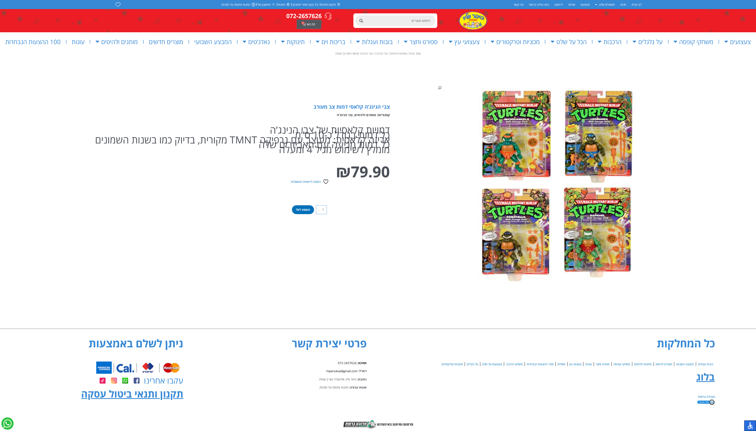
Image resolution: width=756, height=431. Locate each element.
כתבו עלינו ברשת (539, 4)
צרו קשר (518, 4)
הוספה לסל (303, 210)
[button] (439, 88)
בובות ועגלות (377, 42)
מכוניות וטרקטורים (518, 42)
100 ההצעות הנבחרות (33, 42)
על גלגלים (650, 42)
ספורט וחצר (424, 42)
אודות (571, 4)
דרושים (559, 4)
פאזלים (561, 364)
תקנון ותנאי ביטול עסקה (132, 393)
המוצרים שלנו (607, 4)
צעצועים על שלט (492, 364)
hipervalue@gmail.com (342, 371)
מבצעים (585, 4)
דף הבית (637, 4)
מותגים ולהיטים (119, 42)
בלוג (705, 377)
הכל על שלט (571, 42)
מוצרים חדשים (166, 42)
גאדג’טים (259, 42)
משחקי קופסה (696, 42)
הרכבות (612, 42)
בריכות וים (333, 42)
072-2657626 (347, 363)
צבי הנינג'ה (381, 53)
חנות (623, 4)
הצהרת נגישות (706, 397)
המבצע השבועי (213, 42)
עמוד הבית (415, 53)
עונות (78, 42)
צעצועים (740, 42)
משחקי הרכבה (514, 364)
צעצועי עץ (467, 42)
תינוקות (296, 42)
